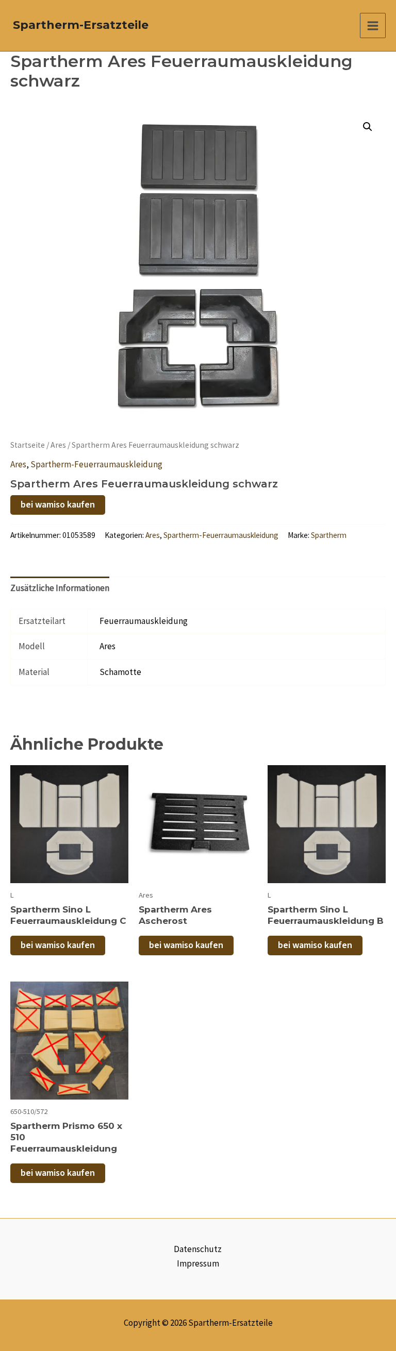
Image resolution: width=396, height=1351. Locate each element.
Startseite (27, 445)
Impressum (198, 1263)
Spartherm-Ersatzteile (80, 25)
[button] (367, 126)
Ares (58, 445)
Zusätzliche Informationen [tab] (59, 588)
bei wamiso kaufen (58, 504)
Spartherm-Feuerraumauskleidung (96, 464)
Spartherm (328, 535)
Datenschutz (198, 1249)
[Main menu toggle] (373, 26)
